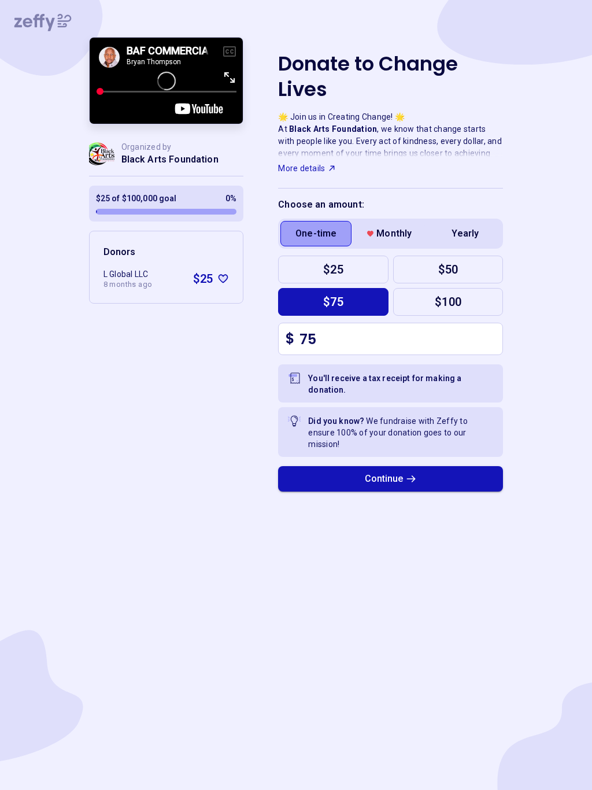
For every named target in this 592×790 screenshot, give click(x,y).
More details (301, 168)
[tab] (316, 233)
